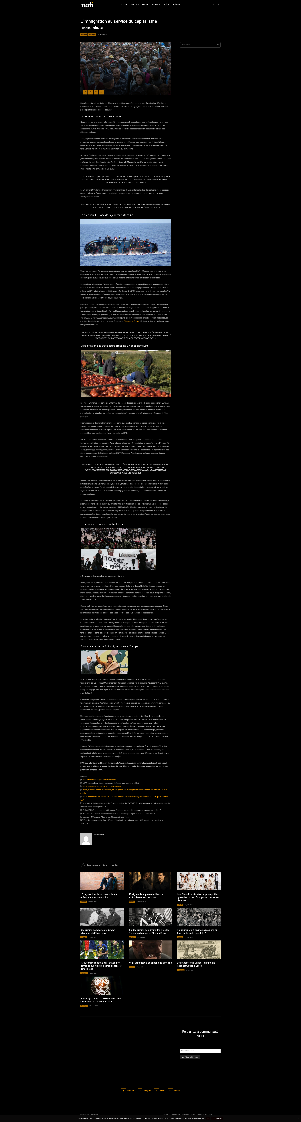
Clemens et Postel (131, 321)
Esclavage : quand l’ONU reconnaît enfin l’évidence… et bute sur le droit (101, 1000)
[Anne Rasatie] (86, 839)
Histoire (84, 937)
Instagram (147, 1090)
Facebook (130, 1090)
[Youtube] (170, 1090)
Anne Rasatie (99, 834)
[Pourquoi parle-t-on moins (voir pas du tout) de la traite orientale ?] (199, 917)
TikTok (162, 1090)
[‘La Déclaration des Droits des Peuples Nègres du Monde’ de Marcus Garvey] (150, 917)
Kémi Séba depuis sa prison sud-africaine (150, 963)
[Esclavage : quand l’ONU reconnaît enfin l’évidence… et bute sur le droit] (102, 985)
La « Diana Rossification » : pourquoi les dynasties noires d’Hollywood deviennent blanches (198, 897)
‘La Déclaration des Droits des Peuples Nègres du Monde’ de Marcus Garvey (149, 931)
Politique (92, 35)
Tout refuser (217, 1118)
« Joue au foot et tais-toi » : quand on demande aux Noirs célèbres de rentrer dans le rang (100, 966)
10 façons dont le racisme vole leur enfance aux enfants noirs (99, 896)
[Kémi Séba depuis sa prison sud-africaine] (150, 949)
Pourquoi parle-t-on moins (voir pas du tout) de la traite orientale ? (197, 931)
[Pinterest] (96, 92)
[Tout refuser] (298, 1118)
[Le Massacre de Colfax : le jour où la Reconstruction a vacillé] (199, 949)
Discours (132, 937)
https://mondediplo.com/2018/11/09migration (102, 786)
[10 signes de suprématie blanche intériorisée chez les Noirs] (150, 881)
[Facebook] (214, 4)
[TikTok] (156, 1090)
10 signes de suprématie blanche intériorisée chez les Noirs (146, 896)
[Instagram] (219, 4)
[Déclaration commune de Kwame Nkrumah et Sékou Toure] (102, 917)
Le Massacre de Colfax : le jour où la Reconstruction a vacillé (196, 964)
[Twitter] (90, 92)
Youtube (177, 1090)
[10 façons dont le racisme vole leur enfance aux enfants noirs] (102, 881)
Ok (208, 1118)
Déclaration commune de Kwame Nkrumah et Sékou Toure (97, 931)
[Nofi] (93, 4)
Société (84, 35)
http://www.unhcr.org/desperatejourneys (99, 779)
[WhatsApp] (101, 92)
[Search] (218, 45)
